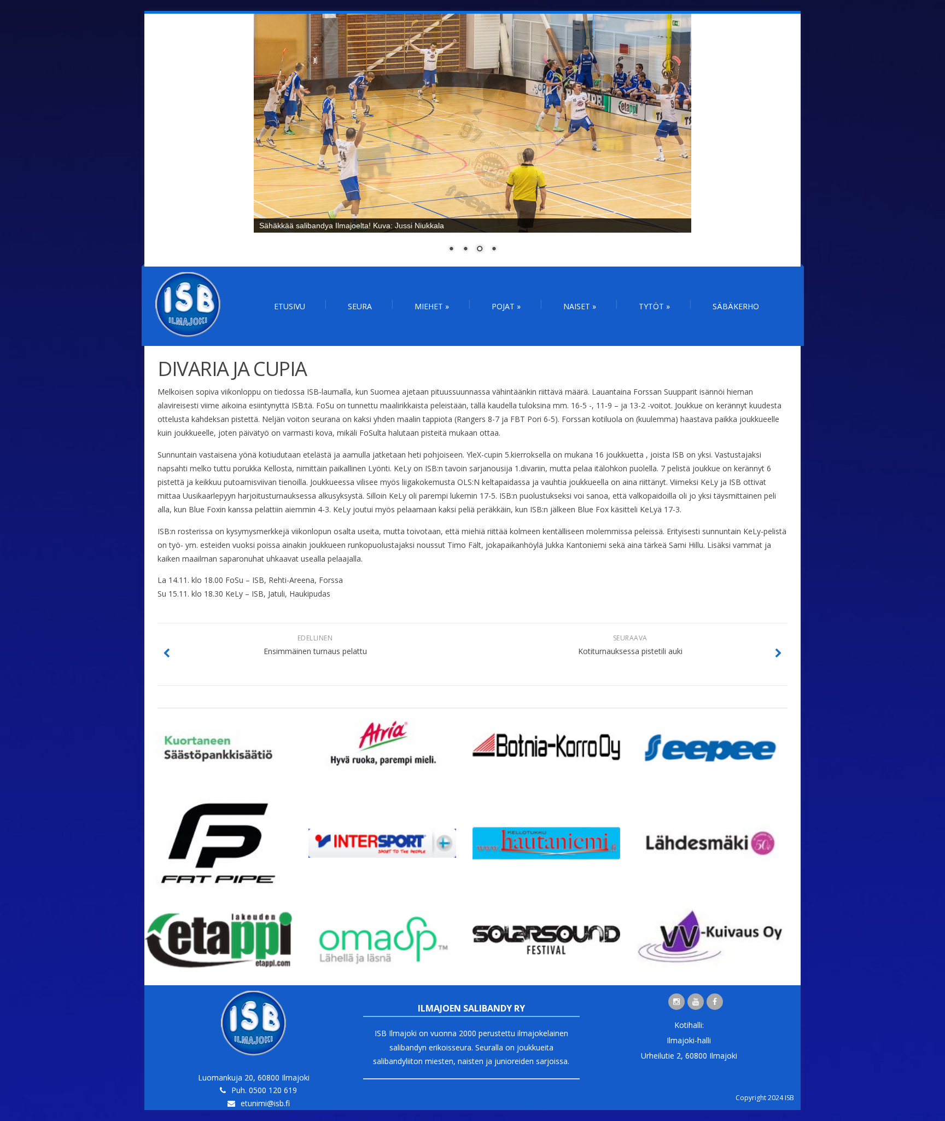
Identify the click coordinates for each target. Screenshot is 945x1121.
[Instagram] (676, 1001)
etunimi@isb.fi (265, 1103)
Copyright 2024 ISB (765, 1097)
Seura (360, 306)
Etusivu (289, 306)
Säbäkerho (736, 306)
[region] (472, 140)
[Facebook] (715, 1001)
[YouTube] (695, 1001)
